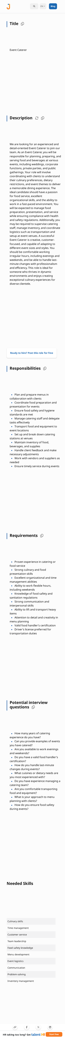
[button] (21, 23)
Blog (53, 6)
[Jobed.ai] (8, 6)
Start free (54, 1034)
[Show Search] (34, 6)
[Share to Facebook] (26, 1027)
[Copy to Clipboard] (15, 1027)
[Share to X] (38, 1027)
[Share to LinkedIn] (50, 1027)
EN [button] (41, 6)
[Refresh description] (36, 117)
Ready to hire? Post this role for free (31, 352)
